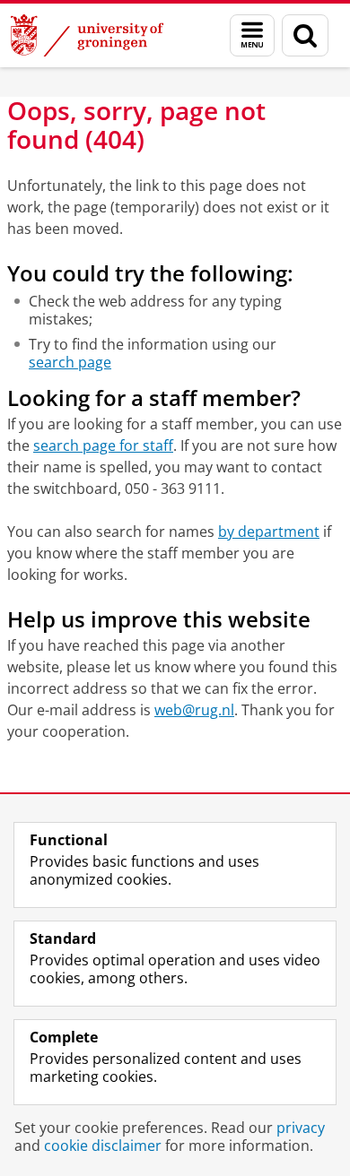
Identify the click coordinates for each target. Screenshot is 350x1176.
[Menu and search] (252, 35)
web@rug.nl (194, 710)
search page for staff (103, 445)
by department (268, 531)
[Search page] (305, 35)
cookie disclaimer (103, 1145)
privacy (300, 1128)
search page (70, 362)
